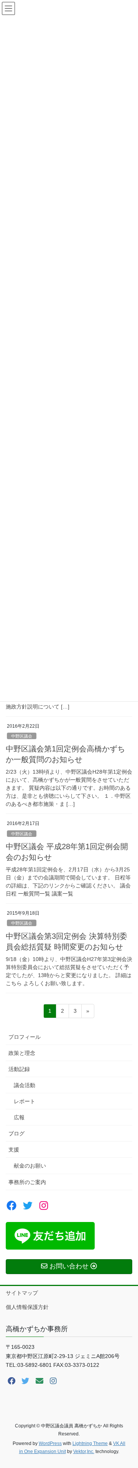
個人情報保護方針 (27, 1307)
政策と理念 (21, 1053)
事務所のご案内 (27, 1182)
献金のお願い (30, 1166)
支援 (13, 1150)
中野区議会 (21, 736)
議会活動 (24, 1085)
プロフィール (24, 1037)
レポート (24, 1101)
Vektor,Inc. (83, 1451)
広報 (19, 1117)
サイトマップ (22, 1293)
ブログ (16, 1133)
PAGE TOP (127, 1417)
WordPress (50, 1443)
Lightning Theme (90, 1443)
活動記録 (19, 1069)
